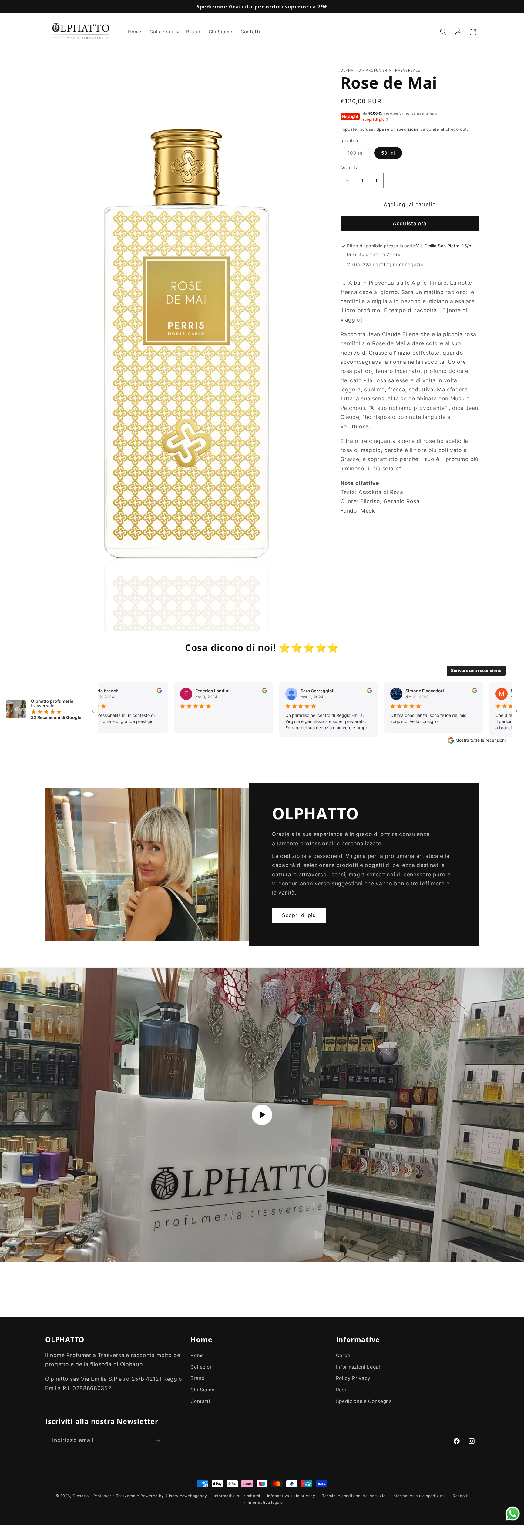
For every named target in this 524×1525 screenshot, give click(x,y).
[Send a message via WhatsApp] (512, 1513)
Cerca (343, 1355)
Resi (341, 1390)
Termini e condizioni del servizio (353, 1495)
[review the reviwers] (200, 691)
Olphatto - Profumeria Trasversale (105, 1495)
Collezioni (202, 1367)
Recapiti (461, 1495)
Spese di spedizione (398, 129)
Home (197, 1355)
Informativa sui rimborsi (237, 1495)
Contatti (200, 1401)
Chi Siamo (202, 1390)
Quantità (350, 167)
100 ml (359, 154)
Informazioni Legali (359, 1367)
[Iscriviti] (157, 1440)
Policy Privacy (353, 1378)
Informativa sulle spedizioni (419, 1495)
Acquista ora (409, 224)
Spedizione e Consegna (364, 1401)
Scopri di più (299, 915)
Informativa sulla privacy (291, 1495)
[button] (164, 32)
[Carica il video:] (262, 1115)
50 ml (388, 153)
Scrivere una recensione (476, 670)
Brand (197, 1378)
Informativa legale (265, 1502)
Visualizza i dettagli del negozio (385, 265)
